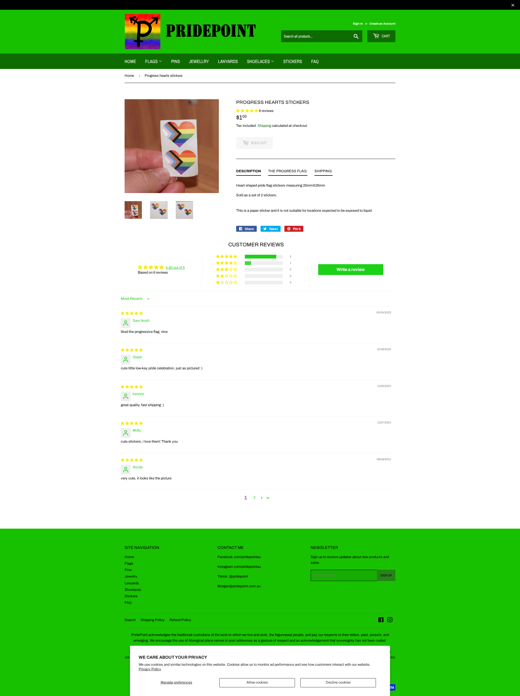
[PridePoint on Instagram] (390, 621)
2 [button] (254, 497)
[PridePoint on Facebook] (381, 621)
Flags (152, 61)
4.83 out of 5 (175, 268)
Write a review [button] (351, 269)
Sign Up (386, 575)
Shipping (264, 126)
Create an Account (382, 23)
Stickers (292, 61)
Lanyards (228, 61)
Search (130, 620)
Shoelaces (259, 61)
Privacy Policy (150, 669)
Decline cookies (338, 682)
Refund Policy (180, 620)
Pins (175, 61)
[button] (247, 111)
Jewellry (199, 61)
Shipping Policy (153, 620)
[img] (132, 313)
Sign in (358, 23)
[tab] (248, 172)
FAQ (315, 61)
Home (130, 61)
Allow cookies (257, 682)
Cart (385, 36)
